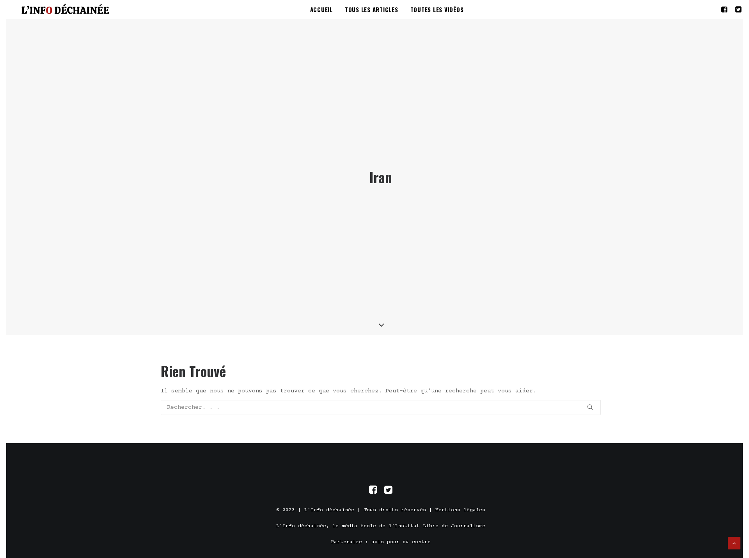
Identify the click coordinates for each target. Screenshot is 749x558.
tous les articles (371, 9)
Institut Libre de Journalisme (440, 526)
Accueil (321, 9)
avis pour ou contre (401, 542)
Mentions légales (460, 510)
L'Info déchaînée (329, 510)
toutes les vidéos (437, 9)
